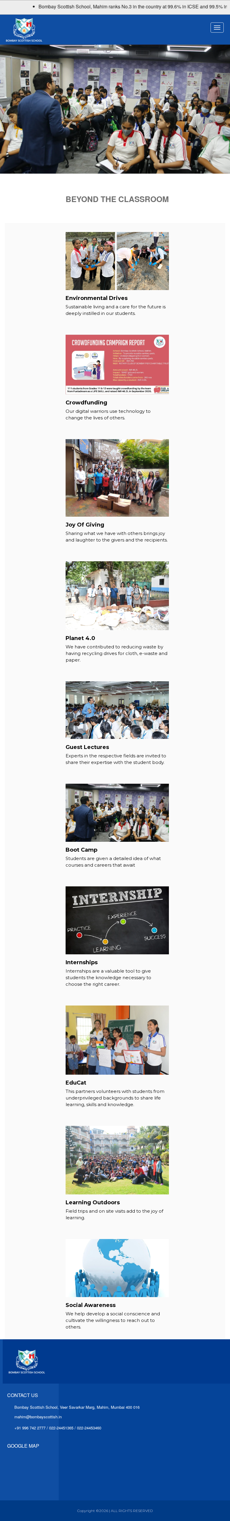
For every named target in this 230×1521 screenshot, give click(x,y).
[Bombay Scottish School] (58, 30)
